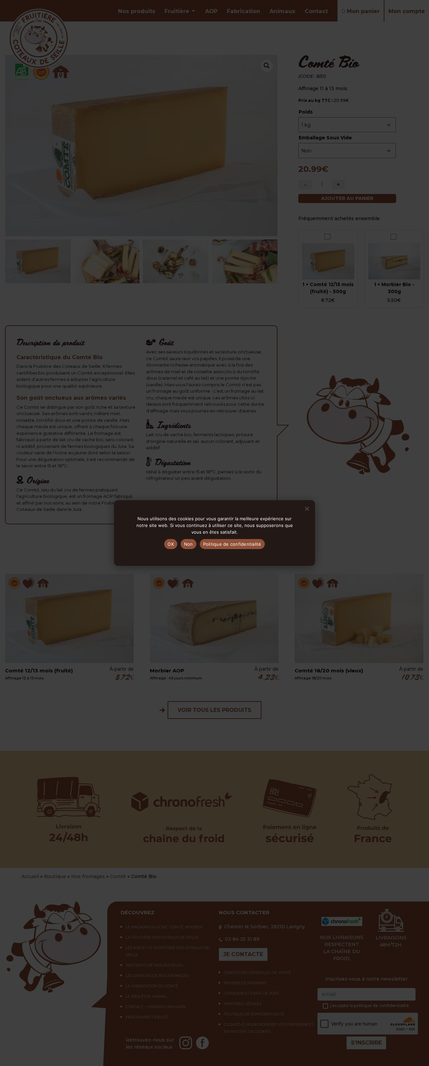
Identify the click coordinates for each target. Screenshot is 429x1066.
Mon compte (406, 11)
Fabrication (243, 11)
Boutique (55, 876)
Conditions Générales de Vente (257, 972)
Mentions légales (242, 1003)
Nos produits (136, 11)
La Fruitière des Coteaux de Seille (162, 937)
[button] (267, 66)
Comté (118, 876)
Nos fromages (88, 876)
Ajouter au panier (347, 198)
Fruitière (177, 11)
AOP (211, 11)
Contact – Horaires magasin (156, 1006)
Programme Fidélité (147, 1017)
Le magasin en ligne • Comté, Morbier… (165, 927)
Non (188, 544)
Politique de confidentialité (254, 1014)
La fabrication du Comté (152, 986)
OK (171, 544)
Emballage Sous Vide (325, 138)
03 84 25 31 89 (242, 939)
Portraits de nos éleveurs (154, 965)
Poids (306, 112)
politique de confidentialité (381, 1005)
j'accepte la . (370, 1005)
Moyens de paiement (245, 983)
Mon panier (361, 11)
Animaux (282, 11)
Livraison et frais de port (251, 993)
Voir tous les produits (214, 710)
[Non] (306, 508)
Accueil (30, 876)
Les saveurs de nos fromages (157, 975)
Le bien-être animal (146, 996)
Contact (316, 11)
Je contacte (243, 954)
